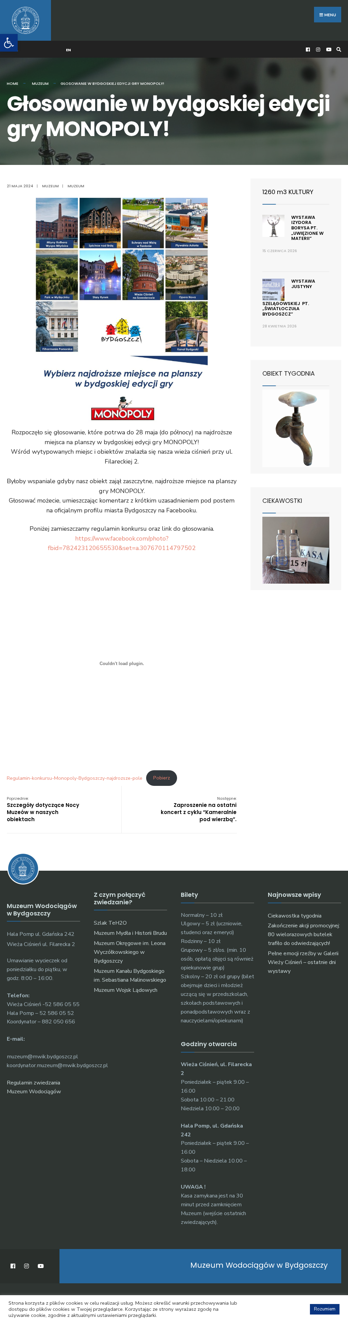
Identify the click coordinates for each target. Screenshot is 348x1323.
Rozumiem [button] (324, 1309)
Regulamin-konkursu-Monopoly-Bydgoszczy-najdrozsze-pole (74, 777)
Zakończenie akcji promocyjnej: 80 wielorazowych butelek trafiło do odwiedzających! (304, 934)
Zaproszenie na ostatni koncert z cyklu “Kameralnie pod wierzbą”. (199, 809)
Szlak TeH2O (110, 923)
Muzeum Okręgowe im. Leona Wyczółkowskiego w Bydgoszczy (130, 952)
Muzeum (40, 83)
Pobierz (161, 777)
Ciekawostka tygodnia (294, 916)
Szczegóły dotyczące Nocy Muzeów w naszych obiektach (43, 809)
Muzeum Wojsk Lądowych (125, 990)
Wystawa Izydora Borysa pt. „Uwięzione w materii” (307, 228)
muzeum (76, 186)
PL (16, 50)
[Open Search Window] (338, 49)
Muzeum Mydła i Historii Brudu (130, 933)
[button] (9, 43)
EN (68, 50)
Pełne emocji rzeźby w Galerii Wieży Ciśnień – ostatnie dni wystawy (303, 962)
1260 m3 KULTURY (287, 192)
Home (12, 83)
